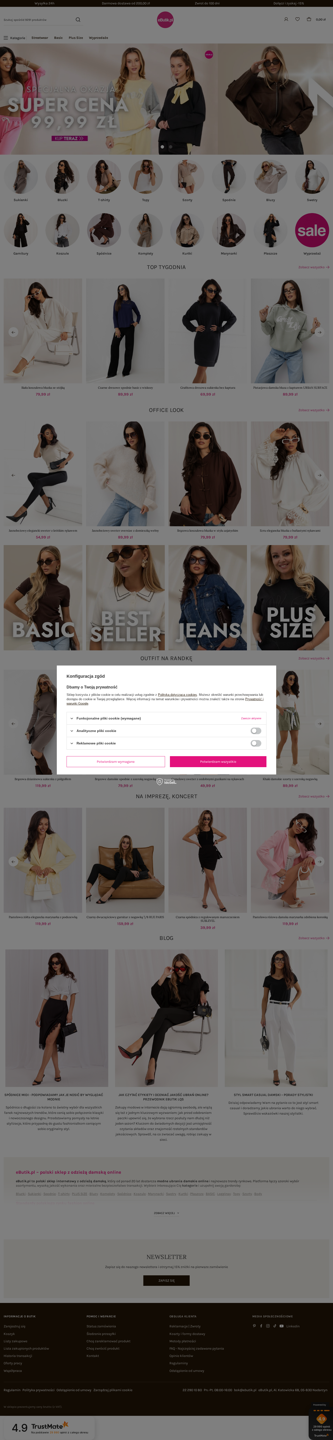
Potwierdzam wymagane (116, 761)
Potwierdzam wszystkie (218, 761)
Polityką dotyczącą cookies (177, 695)
